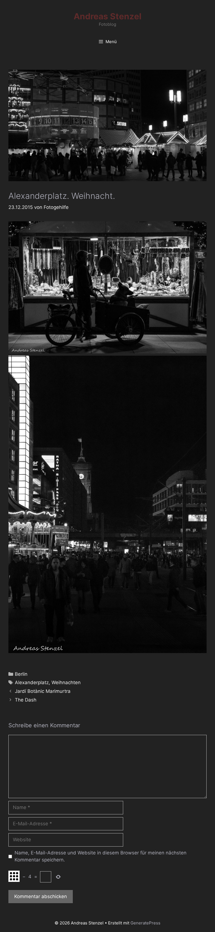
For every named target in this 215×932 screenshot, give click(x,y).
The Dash (25, 700)
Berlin (21, 674)
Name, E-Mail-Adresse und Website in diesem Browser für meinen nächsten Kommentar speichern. (100, 856)
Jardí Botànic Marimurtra (43, 691)
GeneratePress (145, 923)
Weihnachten (66, 682)
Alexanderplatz (32, 682)
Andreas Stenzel (107, 16)
